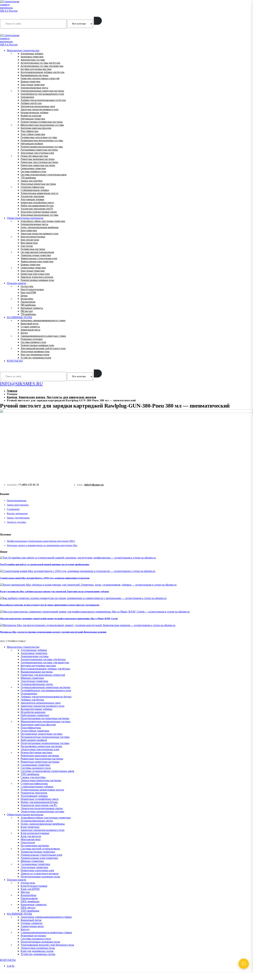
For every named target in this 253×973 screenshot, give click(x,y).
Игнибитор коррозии (31, 115)
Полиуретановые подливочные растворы (42, 122)
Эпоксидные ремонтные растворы (38, 184)
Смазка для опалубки (32, 180)
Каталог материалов (17, 513)
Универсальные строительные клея (39, 258)
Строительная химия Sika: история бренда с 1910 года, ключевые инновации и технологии (44, 578)
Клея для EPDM (28, 292)
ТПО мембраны (28, 177)
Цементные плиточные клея (35, 274)
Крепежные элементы (32, 308)
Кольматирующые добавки (34, 112)
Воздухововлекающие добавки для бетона (42, 72)
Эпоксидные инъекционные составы (39, 215)
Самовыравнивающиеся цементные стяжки (43, 336)
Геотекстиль (27, 286)
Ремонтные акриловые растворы (38, 159)
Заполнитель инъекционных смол (38, 106)
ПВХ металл (27, 311)
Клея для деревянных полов (35, 354)
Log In (10, 965)
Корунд (24, 333)
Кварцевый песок (30, 323)
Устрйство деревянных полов (36, 357)
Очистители (27, 246)
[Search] (98, 21)
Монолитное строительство (23, 50)
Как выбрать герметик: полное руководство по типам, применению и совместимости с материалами (49, 605)
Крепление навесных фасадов (36, 128)
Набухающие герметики (33, 118)
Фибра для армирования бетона (37, 205)
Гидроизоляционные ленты (34, 87)
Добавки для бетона (31, 103)
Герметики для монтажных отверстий (40, 78)
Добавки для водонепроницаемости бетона (43, 100)
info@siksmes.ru (94, 484)
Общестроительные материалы (25, 218)
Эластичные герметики (33, 84)
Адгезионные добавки (32, 53)
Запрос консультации (18, 505)
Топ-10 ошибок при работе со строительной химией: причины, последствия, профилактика (44, 564)
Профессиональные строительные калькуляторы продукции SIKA (41, 541)
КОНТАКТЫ (15, 360)
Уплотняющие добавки (32, 199)
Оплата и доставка (16, 522)
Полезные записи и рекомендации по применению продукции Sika (42, 545)
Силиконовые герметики (33, 168)
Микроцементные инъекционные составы (42, 125)
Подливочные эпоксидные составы (39, 137)
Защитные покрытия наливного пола (39, 109)
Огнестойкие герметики (33, 134)
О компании (13, 509)
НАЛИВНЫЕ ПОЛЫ (19, 317)
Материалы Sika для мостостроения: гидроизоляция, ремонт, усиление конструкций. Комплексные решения (53, 632)
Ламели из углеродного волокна (37, 277)
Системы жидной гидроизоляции (37, 252)
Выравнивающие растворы (34, 75)
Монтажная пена (29, 243)
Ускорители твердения (32, 196)
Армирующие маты (30, 329)
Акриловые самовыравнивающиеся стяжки (43, 320)
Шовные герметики (30, 81)
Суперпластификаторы (32, 187)
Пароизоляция (28, 301)
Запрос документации (18, 517)
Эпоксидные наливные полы (35, 351)
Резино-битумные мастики (34, 156)
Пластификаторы (29, 131)
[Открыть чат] (244, 964)
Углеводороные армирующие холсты (39, 193)
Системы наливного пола (33, 171)
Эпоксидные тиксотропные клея (37, 153)
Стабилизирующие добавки (35, 190)
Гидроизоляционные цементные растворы (42, 90)
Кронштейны (27, 298)
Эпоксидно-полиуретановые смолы (39, 211)
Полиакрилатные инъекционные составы (42, 140)
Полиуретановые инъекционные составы (42, 146)
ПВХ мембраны (28, 305)
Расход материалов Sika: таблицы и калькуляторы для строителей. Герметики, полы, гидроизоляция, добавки (54, 591)
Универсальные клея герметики (37, 261)
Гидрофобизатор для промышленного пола (42, 94)
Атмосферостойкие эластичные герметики (43, 221)
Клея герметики (29, 230)
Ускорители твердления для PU (37, 208)
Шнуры (24, 295)
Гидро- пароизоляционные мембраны (40, 227)
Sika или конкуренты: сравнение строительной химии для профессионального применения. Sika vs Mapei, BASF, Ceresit (59, 618)
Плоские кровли (16, 283)
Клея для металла (30, 239)
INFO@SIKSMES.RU (13, 31)
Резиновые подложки (32, 339)
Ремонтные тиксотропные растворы (39, 162)
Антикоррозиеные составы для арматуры (42, 66)
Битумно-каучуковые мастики (36, 69)
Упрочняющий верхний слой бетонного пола (43, 348)
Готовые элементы (30, 326)
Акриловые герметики (32, 56)
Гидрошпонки (27, 97)
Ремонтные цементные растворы (38, 165)
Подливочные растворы (33, 249)
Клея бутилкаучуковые (32, 289)
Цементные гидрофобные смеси (37, 202)
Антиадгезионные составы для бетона (40, 63)
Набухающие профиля (32, 143)
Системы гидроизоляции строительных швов (43, 174)
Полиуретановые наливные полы (37, 280)
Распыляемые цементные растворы (39, 149)
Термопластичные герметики (36, 255)
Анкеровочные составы (33, 59)
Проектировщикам (16, 500)
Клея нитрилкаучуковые (33, 236)
